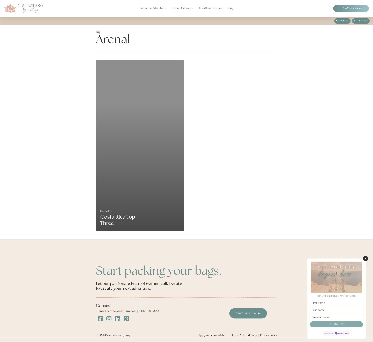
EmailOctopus (343, 333)
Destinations (106, 211)
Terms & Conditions (244, 335)
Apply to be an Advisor (212, 335)
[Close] (365, 258)
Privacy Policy (268, 335)
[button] (342, 21)
